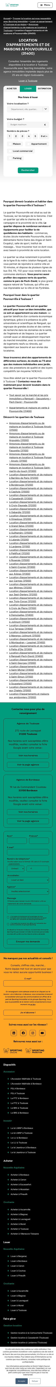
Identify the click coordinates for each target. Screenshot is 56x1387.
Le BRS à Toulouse (19, 1108)
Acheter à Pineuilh (19, 1194)
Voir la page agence (28, 765)
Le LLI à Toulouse (19, 1142)
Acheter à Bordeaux (20, 1175)
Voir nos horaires (28, 756)
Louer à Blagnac (18, 1295)
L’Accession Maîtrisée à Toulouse (26, 1079)
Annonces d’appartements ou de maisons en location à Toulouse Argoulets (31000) (26, 437)
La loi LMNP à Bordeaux (22, 1128)
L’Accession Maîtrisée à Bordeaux (26, 1083)
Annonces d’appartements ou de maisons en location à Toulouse (25, 28)
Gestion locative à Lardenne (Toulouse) (29, 1342)
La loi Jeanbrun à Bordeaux (23, 1147)
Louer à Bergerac (19, 1256)
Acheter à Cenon (18, 1179)
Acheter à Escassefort (21, 1184)
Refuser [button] (35, 1381)
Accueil (7, 19)
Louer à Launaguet (19, 1300)
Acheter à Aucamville (20, 1209)
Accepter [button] (21, 1381)
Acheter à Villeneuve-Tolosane (25, 1233)
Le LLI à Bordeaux (19, 1138)
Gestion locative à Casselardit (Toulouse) (30, 1337)
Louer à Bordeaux (19, 1261)
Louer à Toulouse (19, 1310)
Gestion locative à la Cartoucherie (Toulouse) (31, 1333)
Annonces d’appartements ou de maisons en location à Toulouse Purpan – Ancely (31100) (30, 457)
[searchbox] (28, 109)
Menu (47, 5)
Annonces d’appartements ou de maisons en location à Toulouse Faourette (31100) (26, 447)
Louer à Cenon (17, 1266)
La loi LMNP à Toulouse (21, 1133)
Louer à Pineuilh (18, 1275)
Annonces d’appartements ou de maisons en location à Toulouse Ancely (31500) (30, 426)
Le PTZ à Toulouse (19, 1103)
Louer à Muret (17, 1305)
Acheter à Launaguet (20, 1219)
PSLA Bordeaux (18, 1088)
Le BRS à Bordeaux (20, 1113)
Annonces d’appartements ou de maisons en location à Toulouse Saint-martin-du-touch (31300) (30, 468)
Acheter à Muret (18, 1224)
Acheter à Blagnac (19, 1214)
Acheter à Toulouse (20, 1229)
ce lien (32, 1004)
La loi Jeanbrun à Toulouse (23, 1152)
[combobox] (28, 109)
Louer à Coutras (18, 1270)
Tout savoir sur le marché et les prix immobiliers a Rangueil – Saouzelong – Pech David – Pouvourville (30, 398)
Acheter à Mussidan (20, 1189)
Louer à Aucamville (19, 1291)
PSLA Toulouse (18, 1093)
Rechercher (28, 170)
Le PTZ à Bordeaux (20, 1098)
